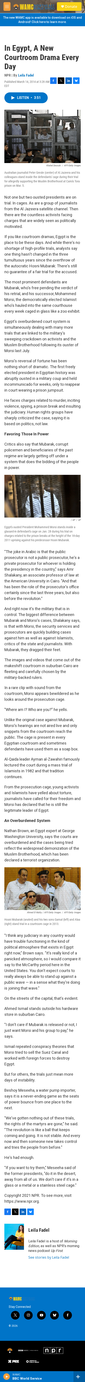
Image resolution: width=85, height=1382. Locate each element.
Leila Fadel (26, 75)
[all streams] (79, 1376)
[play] (6, 1376)
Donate (71, 6)
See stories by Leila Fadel (48, 1257)
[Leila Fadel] (14, 1237)
